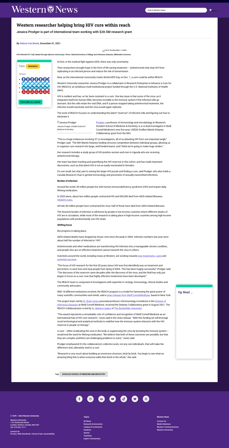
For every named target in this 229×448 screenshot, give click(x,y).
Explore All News (30, 102)
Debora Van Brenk (29, 43)
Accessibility (49, 434)
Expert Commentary (92, 439)
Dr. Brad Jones (90, 301)
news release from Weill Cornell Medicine (128, 295)
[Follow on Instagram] (90, 399)
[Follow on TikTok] (123, 399)
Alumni (87, 433)
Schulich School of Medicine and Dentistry (83, 374)
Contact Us (14, 431)
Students (87, 430)
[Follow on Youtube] (112, 399)
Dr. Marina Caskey (101, 308)
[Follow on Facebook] (79, 399)
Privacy (13, 434)
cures (159, 256)
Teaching (87, 436)
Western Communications (168, 427)
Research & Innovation (93, 424)
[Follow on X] (135, 399)
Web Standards (24, 434)
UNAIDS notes (64, 200)
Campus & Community (93, 427)
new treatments (146, 256)
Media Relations (164, 424)
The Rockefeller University (128, 308)
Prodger (100, 122)
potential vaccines (66, 259)
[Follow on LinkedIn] (101, 399)
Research (33, 66)
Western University (165, 430)
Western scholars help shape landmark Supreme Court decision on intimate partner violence (194, 328)
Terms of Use (37, 434)
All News (87, 421)
